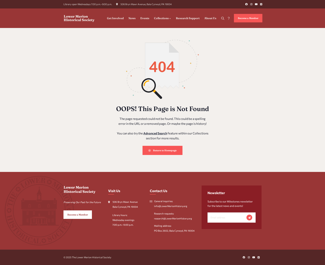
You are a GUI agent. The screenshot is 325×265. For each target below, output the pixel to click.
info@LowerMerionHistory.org (170, 206)
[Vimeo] (261, 4)
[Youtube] (256, 4)
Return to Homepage (165, 150)
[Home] (79, 18)
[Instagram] (251, 4)
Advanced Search (155, 133)
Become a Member (248, 18)
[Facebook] (246, 4)
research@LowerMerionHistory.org (173, 218)
